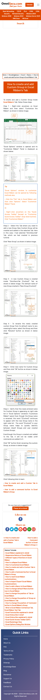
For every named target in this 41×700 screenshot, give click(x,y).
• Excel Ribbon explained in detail (17, 553)
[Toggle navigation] (38, 5)
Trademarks (7, 655)
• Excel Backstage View (13, 622)
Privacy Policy (8, 659)
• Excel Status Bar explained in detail (18, 617)
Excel (23, 75)
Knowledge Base (9, 667)
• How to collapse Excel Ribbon (16, 562)
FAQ (4, 647)
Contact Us (7, 686)
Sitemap (6, 663)
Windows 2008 (7, 16)
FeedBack (7, 683)
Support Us (7, 679)
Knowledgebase (14, 75)
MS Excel (25, 18)
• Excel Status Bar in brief (14, 615)
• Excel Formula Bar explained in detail (19, 612)
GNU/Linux (16, 18)
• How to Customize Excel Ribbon (17, 565)
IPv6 (25, 11)
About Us (6, 643)
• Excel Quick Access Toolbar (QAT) (17, 620)
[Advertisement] (20, 51)
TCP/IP (19, 11)
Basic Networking (8, 11)
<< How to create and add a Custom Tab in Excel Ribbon (11, 540)
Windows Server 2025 (33, 16)
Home (4, 75)
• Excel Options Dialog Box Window (17, 624)
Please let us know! (20, 508)
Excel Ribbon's (8, 102)
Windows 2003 (31, 14)
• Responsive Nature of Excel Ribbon (18, 555)
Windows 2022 (19, 16)
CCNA (31, 11)
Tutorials (30, 5)
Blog (5, 671)
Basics (29, 75)
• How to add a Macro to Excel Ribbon (18, 586)
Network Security (18, 14)
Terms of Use (8, 651)
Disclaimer (7, 675)
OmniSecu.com (29, 694)
